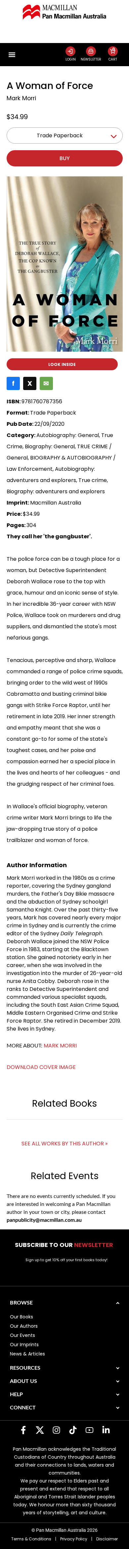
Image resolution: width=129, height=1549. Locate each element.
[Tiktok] (72, 1430)
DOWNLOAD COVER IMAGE (41, 1067)
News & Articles (27, 1353)
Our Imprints (24, 1344)
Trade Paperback (60, 135)
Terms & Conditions (31, 1539)
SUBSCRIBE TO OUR (64, 1245)
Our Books (21, 1316)
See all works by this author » (65, 1143)
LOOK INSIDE (62, 364)
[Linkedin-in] (106, 1430)
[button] (12, 54)
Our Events (22, 1335)
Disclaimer (107, 1539)
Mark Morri (21, 98)
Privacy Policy (73, 1539)
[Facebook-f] (23, 1430)
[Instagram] (56, 1430)
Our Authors (24, 1326)
